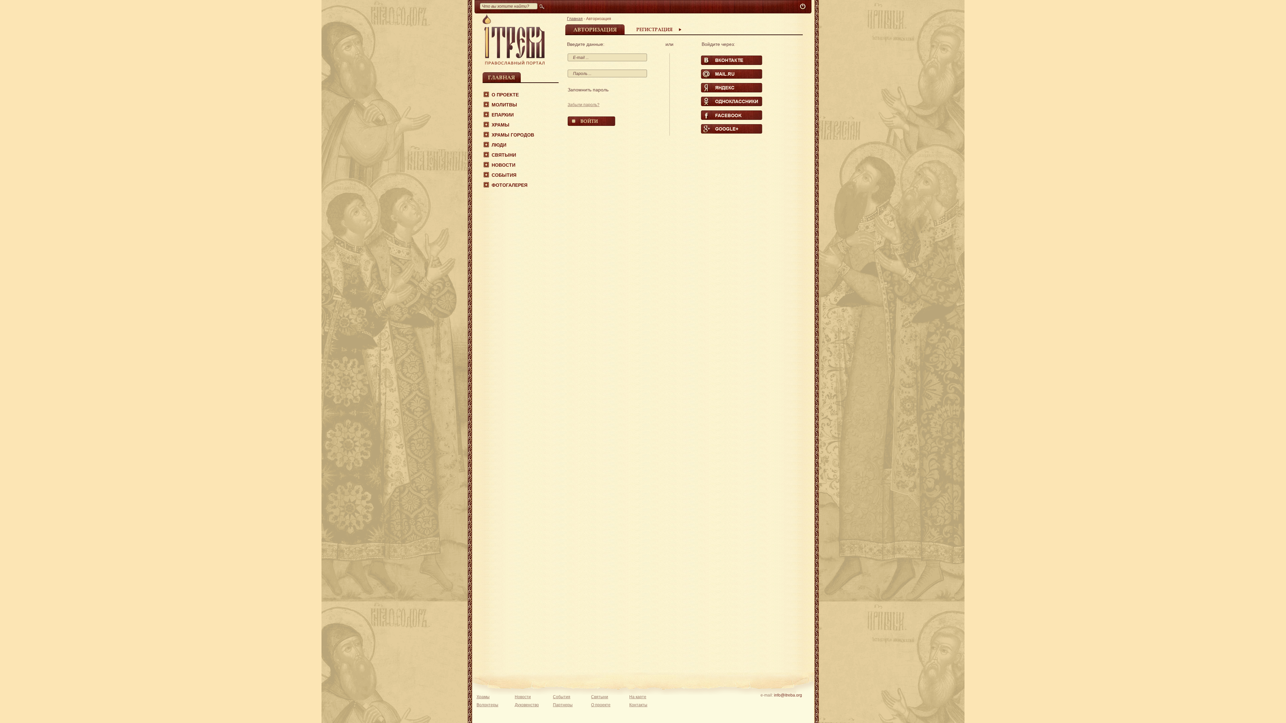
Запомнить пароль (588, 89)
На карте (637, 697)
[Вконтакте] (767, 704)
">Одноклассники (731, 101)
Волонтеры (487, 705)
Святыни (504, 155)
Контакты (638, 705)
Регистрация (654, 29)
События (504, 175)
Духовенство (527, 705)
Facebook (731, 115)
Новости (503, 165)
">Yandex (731, 87)
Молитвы (504, 104)
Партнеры (563, 705)
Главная (501, 77)
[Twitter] (788, 704)
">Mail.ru (731, 74)
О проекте (505, 94)
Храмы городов (513, 135)
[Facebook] (777, 704)
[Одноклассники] (798, 704)
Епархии (503, 114)
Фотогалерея (509, 185)
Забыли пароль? (583, 104)
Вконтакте (731, 60)
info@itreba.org (788, 695)
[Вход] (803, 6)
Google (731, 129)
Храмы (500, 125)
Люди (499, 145)
